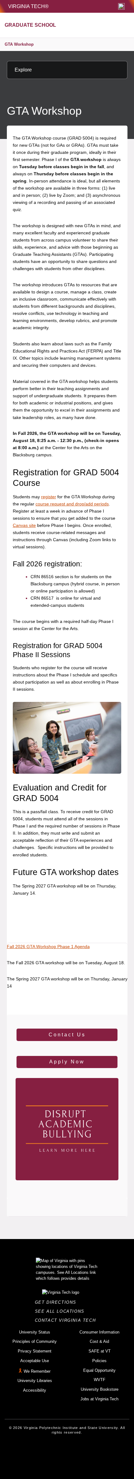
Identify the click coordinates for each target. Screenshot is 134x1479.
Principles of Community (34, 1341)
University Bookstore (99, 1389)
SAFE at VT (100, 1351)
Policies (99, 1360)
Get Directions (57, 1302)
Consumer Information (99, 1332)
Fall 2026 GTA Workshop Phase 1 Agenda (48, 946)
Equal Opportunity (99, 1370)
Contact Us (67, 1034)
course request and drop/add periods (72, 503)
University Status (34, 1332)
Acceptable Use (34, 1360)
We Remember (37, 1371)
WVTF (99, 1379)
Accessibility (34, 1390)
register (48, 496)
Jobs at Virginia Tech (99, 1399)
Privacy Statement (34, 1351)
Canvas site (24, 525)
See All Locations (61, 1311)
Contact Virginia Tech (67, 1320)
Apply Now (67, 1061)
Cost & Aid (99, 1341)
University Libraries (34, 1380)
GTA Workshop (19, 44)
